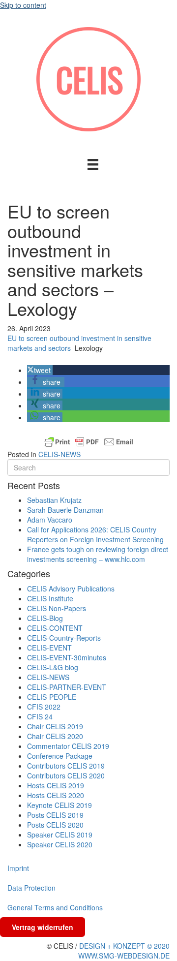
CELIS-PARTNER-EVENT (66, 687)
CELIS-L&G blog (52, 667)
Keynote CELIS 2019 (59, 805)
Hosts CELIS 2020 (55, 795)
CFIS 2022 (43, 707)
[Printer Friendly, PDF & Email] (88, 441)
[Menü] (93, 164)
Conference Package (59, 756)
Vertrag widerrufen (42, 927)
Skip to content (23, 5)
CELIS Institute (50, 598)
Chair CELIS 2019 (55, 726)
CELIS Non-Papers (56, 608)
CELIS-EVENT (49, 647)
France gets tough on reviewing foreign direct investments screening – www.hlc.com (97, 554)
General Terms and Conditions (55, 907)
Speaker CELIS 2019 (59, 834)
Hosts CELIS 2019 (55, 785)
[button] (40, 370)
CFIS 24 (40, 716)
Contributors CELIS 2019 (66, 766)
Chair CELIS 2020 (55, 736)
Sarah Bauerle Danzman (65, 510)
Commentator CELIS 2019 (68, 746)
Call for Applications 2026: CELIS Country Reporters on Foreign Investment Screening (95, 534)
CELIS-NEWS (59, 454)
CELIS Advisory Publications (71, 588)
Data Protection (31, 888)
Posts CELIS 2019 (55, 815)
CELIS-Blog (45, 618)
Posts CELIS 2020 (55, 825)
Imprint (18, 868)
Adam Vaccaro (49, 520)
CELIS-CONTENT (55, 628)
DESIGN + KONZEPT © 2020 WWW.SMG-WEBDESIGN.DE (124, 951)
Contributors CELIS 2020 (66, 775)
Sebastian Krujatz (54, 500)
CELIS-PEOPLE (51, 697)
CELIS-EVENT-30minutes (66, 657)
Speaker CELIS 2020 (59, 844)
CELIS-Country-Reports (64, 638)
